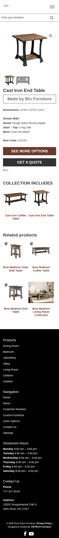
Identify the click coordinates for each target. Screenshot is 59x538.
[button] (50, 36)
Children (8, 375)
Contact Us (9, 427)
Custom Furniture (13, 415)
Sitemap (8, 432)
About (6, 403)
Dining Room (11, 345)
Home (6, 397)
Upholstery (9, 357)
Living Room (10, 369)
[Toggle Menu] (52, 6)
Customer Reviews (14, 409)
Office (6, 363)
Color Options (11, 421)
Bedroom (8, 351)
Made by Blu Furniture (29, 99)
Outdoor (8, 381)
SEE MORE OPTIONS (29, 151)
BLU (5, 170)
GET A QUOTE (29, 162)
